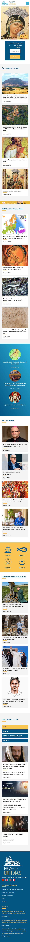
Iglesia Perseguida (7, 895)
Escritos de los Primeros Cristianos (12, 889)
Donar (4, 901)
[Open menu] (27, 3)
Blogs (3, 898)
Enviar (15, 57)
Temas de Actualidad (8, 892)
